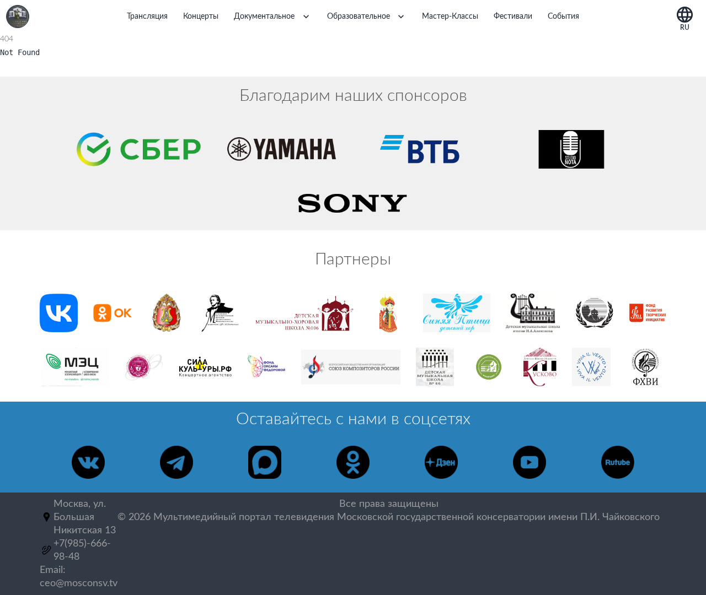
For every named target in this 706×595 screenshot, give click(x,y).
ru (684, 26)
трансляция (147, 16)
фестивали (513, 16)
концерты (200, 16)
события (563, 16)
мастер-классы (450, 16)
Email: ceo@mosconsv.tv (78, 576)
